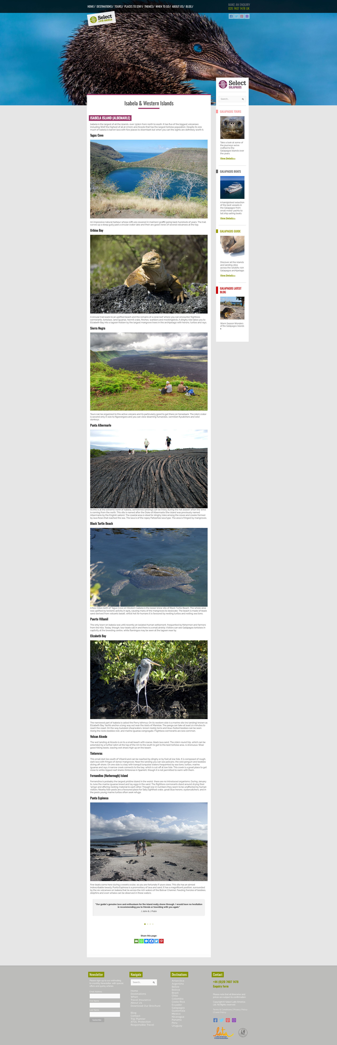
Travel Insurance (141, 1000)
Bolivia (176, 989)
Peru (174, 1022)
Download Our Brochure (146, 1005)
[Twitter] (236, 16)
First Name (94, 1001)
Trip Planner (138, 1018)
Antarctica (178, 980)
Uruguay (177, 1025)
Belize (175, 986)
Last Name (94, 1010)
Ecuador (177, 1004)
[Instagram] (247, 16)
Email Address (96, 991)
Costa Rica (178, 1001)
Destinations (138, 993)
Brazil (175, 992)
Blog (133, 1012)
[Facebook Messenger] (146, 941)
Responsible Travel (142, 1024)
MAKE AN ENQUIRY (239, 4)
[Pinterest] (241, 16)
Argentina (178, 983)
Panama (177, 1019)
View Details (227, 158)
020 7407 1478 (236, 8)
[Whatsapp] (141, 941)
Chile (175, 995)
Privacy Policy (240, 1009)
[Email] (136, 941)
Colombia (178, 998)
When (134, 996)
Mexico (176, 1013)
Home (134, 990)
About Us (136, 1002)
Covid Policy (220, 1012)
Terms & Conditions (222, 1009)
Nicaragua (178, 1016)
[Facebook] (231, 16)
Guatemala (178, 1010)
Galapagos (178, 1007)
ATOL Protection (141, 1021)
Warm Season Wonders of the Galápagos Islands (232, 324)
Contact (135, 1015)
